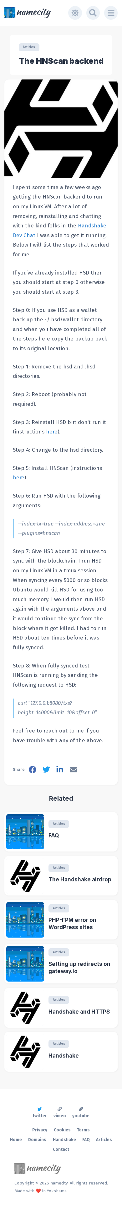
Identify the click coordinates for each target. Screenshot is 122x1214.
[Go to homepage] (36, 12)
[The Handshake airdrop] (25, 876)
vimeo (59, 1116)
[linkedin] (60, 771)
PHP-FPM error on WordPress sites (72, 923)
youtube (80, 1116)
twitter (40, 1116)
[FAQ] (25, 832)
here (52, 431)
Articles (29, 47)
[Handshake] (25, 1052)
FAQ (53, 835)
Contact (61, 1149)
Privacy (39, 1130)
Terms (83, 1130)
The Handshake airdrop (79, 879)
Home (16, 1139)
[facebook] (32, 771)
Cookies (62, 1130)
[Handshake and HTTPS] (25, 1008)
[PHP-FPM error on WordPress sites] (25, 920)
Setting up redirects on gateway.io (79, 967)
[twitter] (46, 771)
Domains (37, 1139)
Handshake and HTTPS (79, 1012)
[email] (73, 771)
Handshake (63, 1056)
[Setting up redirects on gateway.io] (25, 964)
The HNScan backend (61, 61)
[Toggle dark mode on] (75, 13)
